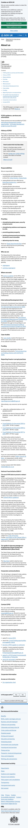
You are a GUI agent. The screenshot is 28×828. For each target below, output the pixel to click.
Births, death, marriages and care (11, 719)
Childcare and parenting (8, 724)
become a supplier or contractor (14, 645)
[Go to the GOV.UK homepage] (7, 35)
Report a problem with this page (14, 701)
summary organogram (9, 268)
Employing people (6, 742)
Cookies (13, 795)
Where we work (6, 83)
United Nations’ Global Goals (18, 178)
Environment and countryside (9, 744)
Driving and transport (7, 736)
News (3, 771)
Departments (5, 768)
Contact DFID (6, 102)
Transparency (5, 782)
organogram (6, 265)
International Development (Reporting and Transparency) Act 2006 (14, 319)
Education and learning (8, 739)
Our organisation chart (9, 682)
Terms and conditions (7, 799)
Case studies (6, 88)
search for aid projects (9, 659)
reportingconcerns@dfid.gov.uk (10, 401)
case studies (7, 338)
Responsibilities (7, 77)
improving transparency (9, 182)
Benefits (3, 716)
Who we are (6, 81)
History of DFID (6, 75)
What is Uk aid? (7, 159)
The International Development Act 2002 (13, 307)
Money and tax (5, 750)
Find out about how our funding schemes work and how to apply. (13, 352)
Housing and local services (9, 747)
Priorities (5, 79)
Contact (18, 797)
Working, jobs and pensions (9, 759)
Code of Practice (13, 535)
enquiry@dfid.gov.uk (7, 613)
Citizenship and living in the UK (10, 727)
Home (2, 39)
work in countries (8, 276)
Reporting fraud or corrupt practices (12, 92)
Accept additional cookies (14, 23)
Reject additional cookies (14, 27)
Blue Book (6, 561)
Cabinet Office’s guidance (11, 497)
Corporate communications (10, 100)
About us (17, 109)
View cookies (14, 30)
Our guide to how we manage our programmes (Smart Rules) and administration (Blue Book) (11, 96)
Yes (17, 695)
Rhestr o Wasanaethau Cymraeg (10, 801)
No (24, 695)
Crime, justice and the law (8, 730)
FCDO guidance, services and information (13, 72)
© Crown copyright (14, 824)
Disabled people (6, 733)
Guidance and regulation (8, 774)
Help (2, 795)
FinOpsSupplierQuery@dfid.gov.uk (13, 653)
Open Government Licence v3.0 (10, 811)
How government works (8, 785)
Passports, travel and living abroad (11, 753)
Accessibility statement (8, 797)
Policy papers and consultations (10, 779)
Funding (5, 90)
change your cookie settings (16, 153)
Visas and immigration (7, 756)
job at (12, 638)
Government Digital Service (9, 803)
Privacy (7, 795)
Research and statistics (8, 777)
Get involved (4, 788)
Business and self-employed (9, 722)
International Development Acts (11, 86)
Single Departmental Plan (14, 243)
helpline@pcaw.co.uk (7, 467)
